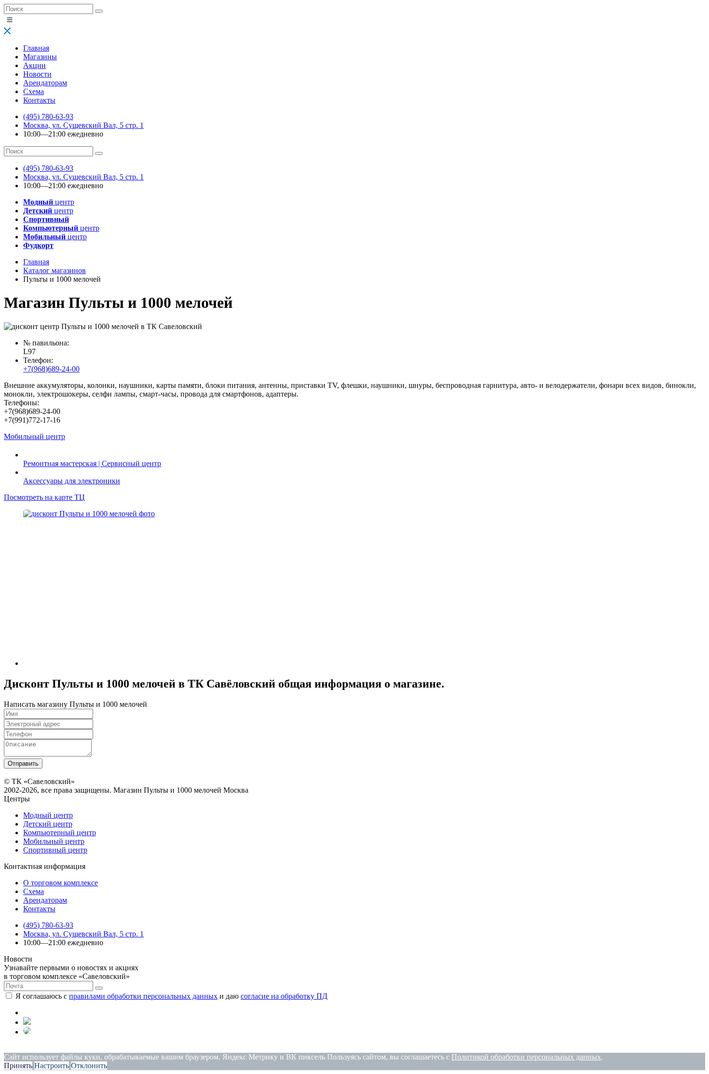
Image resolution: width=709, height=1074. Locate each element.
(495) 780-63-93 (48, 116)
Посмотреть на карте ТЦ (44, 497)
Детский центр (47, 824)
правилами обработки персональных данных (143, 996)
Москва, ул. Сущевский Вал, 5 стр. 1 (83, 125)
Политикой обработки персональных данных (526, 1057)
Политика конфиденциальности (56, 1048)
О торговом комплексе (60, 883)
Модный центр (48, 815)
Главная (36, 48)
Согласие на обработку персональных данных (200, 1048)
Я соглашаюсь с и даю (171, 996)
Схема (33, 91)
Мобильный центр (53, 841)
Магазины (40, 57)
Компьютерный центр (59, 832)
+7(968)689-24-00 (51, 369)
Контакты (39, 100)
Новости (37, 74)
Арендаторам (45, 83)
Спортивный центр (55, 850)
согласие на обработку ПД (284, 996)
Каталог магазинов (54, 270)
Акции (34, 65)
